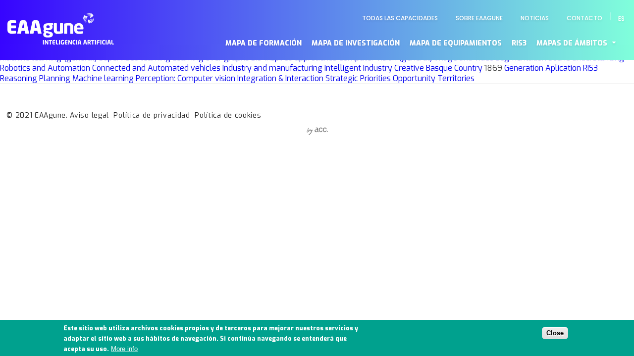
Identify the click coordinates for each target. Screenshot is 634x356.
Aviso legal (89, 115)
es (621, 18)
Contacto (584, 18)
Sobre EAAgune (479, 18)
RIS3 (519, 43)
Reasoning (18, 78)
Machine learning (103, 78)
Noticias (535, 18)
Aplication (563, 68)
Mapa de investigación (356, 43)
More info (124, 349)
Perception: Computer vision (185, 78)
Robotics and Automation (45, 68)
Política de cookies (228, 115)
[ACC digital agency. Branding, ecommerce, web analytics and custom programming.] (317, 132)
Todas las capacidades (400, 18)
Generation (523, 68)
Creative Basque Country (438, 68)
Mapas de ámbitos (571, 43)
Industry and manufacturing (272, 68)
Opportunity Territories (434, 78)
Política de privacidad (151, 115)
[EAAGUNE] (60, 42)
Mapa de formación (263, 43)
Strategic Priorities (358, 78)
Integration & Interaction (280, 78)
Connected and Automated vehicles (156, 68)
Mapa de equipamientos (456, 43)
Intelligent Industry (358, 68)
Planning (54, 78)
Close (555, 332)
